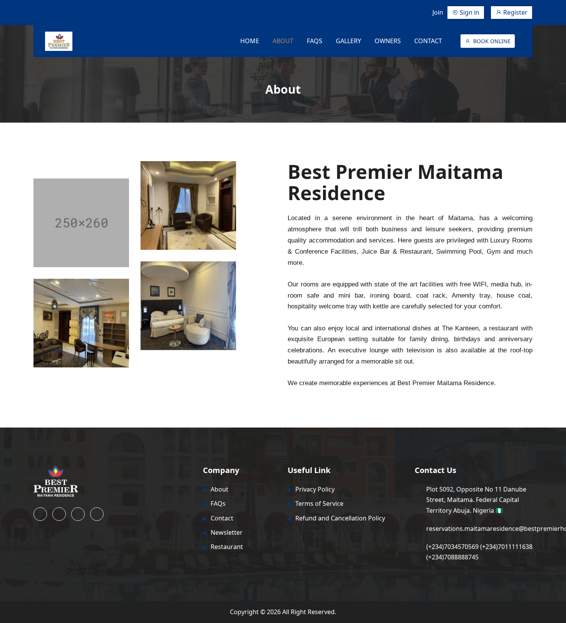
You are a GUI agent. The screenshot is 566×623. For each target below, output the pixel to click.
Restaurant (227, 546)
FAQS (314, 41)
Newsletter (227, 532)
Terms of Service (319, 503)
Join (437, 12)
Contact (222, 518)
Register (514, 12)
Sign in (468, 12)
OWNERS (388, 41)
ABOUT (283, 41)
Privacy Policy (315, 489)
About (219, 489)
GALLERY (348, 41)
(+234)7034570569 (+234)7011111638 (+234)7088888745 (479, 551)
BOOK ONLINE (492, 41)
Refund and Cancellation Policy (340, 518)
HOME (249, 41)
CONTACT (428, 41)
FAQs (218, 503)
